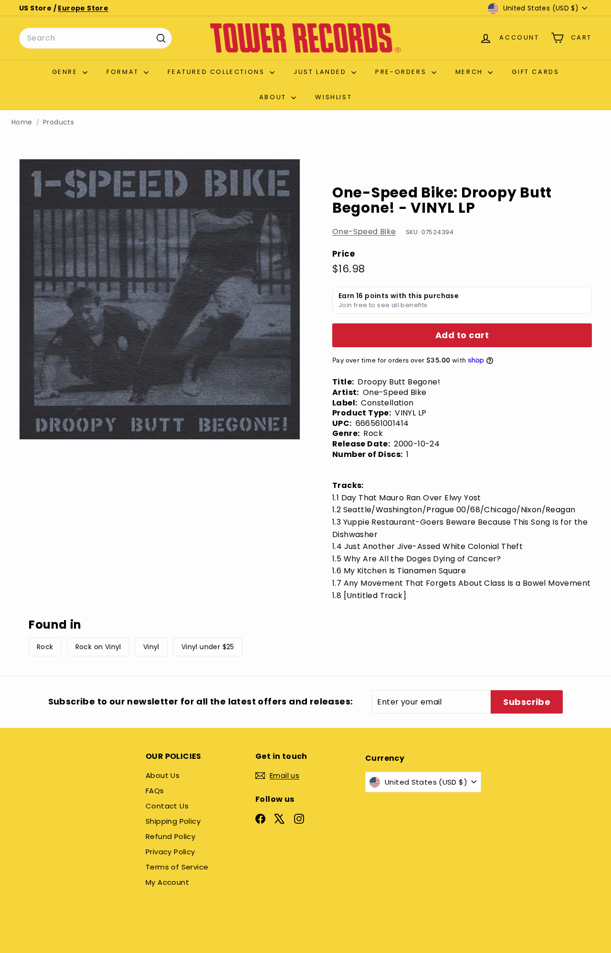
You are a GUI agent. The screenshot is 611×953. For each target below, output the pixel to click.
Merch (470, 71)
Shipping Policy (173, 821)
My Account (167, 882)
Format (123, 71)
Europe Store (83, 8)
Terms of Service (177, 867)
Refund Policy (170, 836)
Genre (66, 71)
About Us (162, 775)
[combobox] (95, 38)
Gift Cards (535, 71)
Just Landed (321, 71)
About (274, 97)
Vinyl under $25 (207, 647)
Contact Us (167, 806)
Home (21, 122)
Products (58, 122)
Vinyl (151, 647)
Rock (45, 647)
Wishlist (333, 97)
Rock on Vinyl (98, 647)
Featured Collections (217, 71)
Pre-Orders (402, 71)
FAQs (155, 791)
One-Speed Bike (364, 231)
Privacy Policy (170, 852)
